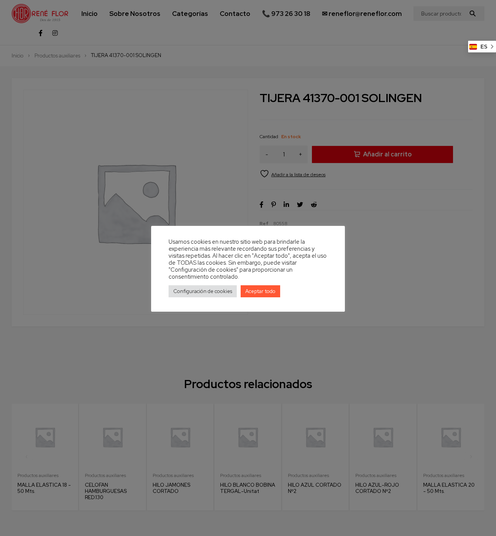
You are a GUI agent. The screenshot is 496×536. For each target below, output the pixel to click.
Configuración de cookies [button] (202, 291)
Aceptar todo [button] (260, 291)
